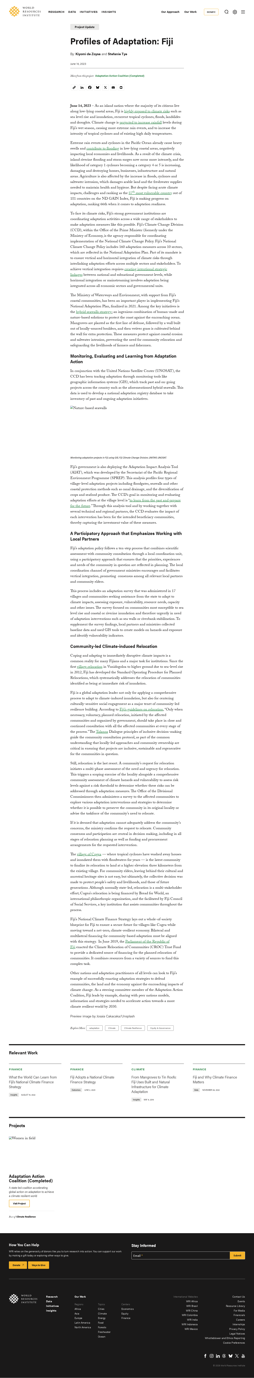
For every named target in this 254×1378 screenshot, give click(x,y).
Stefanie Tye (117, 53)
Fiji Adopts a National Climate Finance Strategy (92, 1079)
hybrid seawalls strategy (94, 312)
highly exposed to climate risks (147, 112)
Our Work (190, 12)
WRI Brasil (192, 1306)
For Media (239, 1310)
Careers (240, 1319)
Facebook (205, 1356)
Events (241, 1301)
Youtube (243, 1356)
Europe (78, 1318)
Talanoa (102, 732)
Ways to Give (38, 1265)
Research (56, 11)
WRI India (192, 1319)
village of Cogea (89, 855)
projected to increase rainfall (141, 123)
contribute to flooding (102, 149)
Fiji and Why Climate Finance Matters (215, 1079)
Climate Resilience (133, 1028)
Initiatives (89, 11)
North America (83, 1327)
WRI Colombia (190, 1315)
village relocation (89, 667)
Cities (101, 1309)
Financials (239, 1315)
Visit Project (19, 1203)
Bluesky (230, 1356)
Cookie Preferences (234, 1342)
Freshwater (104, 1332)
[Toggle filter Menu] (235, 12)
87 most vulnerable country (150, 193)
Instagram (211, 1356)
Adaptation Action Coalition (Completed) (119, 75)
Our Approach (170, 12)
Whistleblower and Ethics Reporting (225, 1338)
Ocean (101, 1336)
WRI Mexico (191, 1329)
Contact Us (238, 1296)
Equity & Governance (160, 1028)
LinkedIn (218, 1356)
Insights (109, 11)
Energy (102, 1318)
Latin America (82, 1322)
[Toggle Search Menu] (226, 12)
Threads (224, 1356)
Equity (124, 1313)
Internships (239, 1324)
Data (72, 11)
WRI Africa (192, 1301)
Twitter (237, 1356)
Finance (15, 1069)
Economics (127, 1309)
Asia (77, 1313)
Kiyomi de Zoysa (88, 53)
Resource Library (235, 1306)
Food (101, 1322)
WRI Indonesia (190, 1324)
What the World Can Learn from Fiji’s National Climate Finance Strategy (33, 1081)
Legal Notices (237, 1333)
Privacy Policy (237, 1329)
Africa (78, 1309)
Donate (211, 12)
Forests (102, 1327)
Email (137, 1256)
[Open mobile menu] (243, 12)
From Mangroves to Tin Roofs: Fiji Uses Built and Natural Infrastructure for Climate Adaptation (153, 1084)
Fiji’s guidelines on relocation (141, 710)
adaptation (94, 1028)
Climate (111, 1028)
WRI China (192, 1310)
